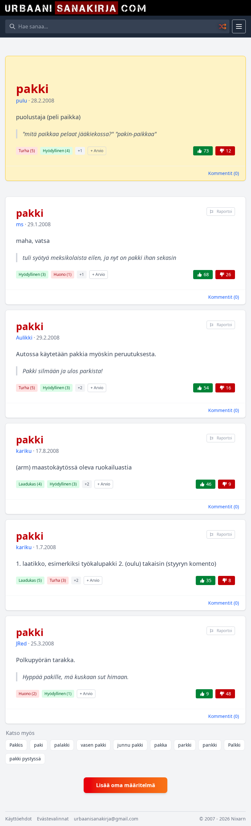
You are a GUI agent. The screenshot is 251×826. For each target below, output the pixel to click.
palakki (62, 745)
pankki (210, 745)
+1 (80, 150)
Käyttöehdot (18, 819)
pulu (21, 100)
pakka (160, 745)
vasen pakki (93, 745)
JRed (21, 643)
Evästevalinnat (53, 819)
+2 (80, 387)
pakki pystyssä (25, 758)
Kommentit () (223, 173)
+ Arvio (97, 150)
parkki (185, 745)
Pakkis (16, 745)
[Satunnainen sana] (223, 26)
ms (20, 224)
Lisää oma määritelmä (125, 785)
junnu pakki (130, 745)
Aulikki (24, 337)
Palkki (234, 745)
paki (38, 745)
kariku (24, 450)
